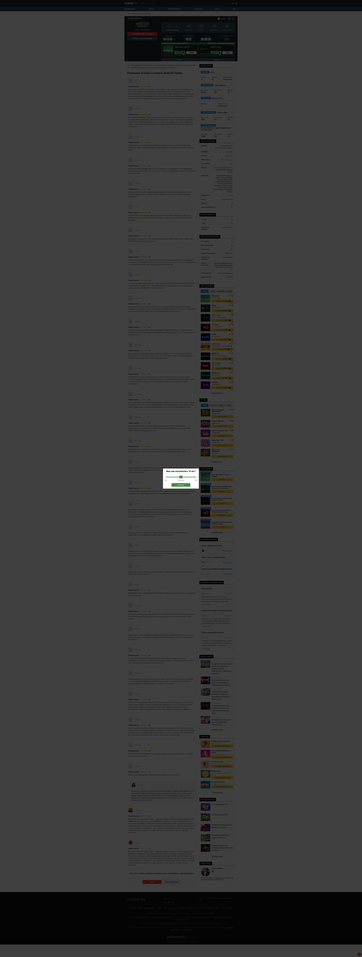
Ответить (181, 485)
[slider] (181, 477)
